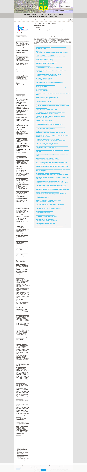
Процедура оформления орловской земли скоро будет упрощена (47, 139)
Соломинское (30, 10)
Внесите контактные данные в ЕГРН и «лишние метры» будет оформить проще (50, 204)
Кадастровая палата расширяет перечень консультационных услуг (48, 190)
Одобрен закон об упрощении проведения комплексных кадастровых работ (49, 181)
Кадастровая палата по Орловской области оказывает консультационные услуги (50, 127)
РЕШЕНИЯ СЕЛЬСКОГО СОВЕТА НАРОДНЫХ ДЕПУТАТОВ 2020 (21, 226)
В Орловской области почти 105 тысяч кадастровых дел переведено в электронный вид (51, 87)
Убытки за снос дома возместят (41, 86)
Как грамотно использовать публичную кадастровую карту (46, 109)
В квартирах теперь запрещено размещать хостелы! (45, 215)
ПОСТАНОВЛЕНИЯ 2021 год (22, 243)
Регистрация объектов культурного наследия (44, 120)
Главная (17, 19)
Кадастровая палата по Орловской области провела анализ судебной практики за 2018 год (52, 146)
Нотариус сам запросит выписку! (42, 209)
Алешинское (19, 3)
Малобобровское (64, 6)
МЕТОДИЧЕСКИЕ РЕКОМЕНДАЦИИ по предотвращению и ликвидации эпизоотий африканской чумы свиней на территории (22, 280)
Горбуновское (29, 6)
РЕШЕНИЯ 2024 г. (20, 339)
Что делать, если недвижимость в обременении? (44, 211)
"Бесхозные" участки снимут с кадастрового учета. (45, 201)
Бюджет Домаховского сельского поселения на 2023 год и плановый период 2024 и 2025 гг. (22, 293)
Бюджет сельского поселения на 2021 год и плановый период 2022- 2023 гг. (22, 247)
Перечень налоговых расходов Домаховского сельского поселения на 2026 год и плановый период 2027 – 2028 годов (22, 403)
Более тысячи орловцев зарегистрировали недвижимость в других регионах (49, 82)
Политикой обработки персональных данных (34, 466)
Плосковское (19, 10)
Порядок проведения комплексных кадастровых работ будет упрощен (48, 208)
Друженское (19, 6)
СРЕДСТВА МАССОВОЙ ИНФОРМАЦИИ (21, 219)
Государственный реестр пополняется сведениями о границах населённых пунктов (51, 193)
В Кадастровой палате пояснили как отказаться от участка (46, 216)
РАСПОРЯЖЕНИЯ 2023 (21, 307)
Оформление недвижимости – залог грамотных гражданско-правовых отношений (50, 112)
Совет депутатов (39, 19)
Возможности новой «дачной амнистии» (43, 197)
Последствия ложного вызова (22, 221)
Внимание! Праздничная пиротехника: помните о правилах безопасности (23, 285)
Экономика (18, 88)
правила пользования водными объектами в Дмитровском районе (22, 289)
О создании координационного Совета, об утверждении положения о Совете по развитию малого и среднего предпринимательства (23, 66)
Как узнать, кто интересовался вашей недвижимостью (45, 102)
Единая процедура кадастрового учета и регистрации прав (46, 75)
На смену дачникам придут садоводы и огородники (45, 121)
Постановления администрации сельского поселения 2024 (22, 350)
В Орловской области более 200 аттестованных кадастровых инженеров (49, 67)
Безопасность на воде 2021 (21, 198)
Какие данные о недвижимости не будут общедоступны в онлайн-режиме (49, 200)
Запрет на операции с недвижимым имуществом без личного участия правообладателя (51, 162)
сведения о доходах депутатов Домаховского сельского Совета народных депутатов (22, 146)
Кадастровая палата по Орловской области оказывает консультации (48, 163)
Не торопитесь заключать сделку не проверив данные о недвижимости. (48, 205)
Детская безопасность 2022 (21, 271)
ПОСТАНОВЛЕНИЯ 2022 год (22, 272)
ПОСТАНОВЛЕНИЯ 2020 (21, 223)
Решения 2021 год (20, 249)
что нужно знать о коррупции (21, 105)
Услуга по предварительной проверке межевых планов (45, 85)
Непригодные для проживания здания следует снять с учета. (47, 220)
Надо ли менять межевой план (41, 108)
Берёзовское (31, 3)
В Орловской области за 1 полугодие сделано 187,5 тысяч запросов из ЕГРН (49, 124)
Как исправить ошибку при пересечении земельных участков (47, 113)
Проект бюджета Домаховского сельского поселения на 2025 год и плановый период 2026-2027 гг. (22, 373)
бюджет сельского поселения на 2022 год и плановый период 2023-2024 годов (22, 253)
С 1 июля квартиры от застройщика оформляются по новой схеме (47, 192)
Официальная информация (21, 84)
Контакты (52, 19)
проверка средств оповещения (22, 216)
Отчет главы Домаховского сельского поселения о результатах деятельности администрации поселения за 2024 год (22, 384)
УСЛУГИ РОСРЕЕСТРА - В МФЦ (41, 48)
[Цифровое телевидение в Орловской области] (23, 24)
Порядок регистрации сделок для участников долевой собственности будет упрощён (51, 185)
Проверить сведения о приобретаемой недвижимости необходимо (47, 129)
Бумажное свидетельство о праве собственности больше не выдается (48, 74)
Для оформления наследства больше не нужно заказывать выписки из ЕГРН (49, 188)
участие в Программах (20, 127)
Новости (46, 19)
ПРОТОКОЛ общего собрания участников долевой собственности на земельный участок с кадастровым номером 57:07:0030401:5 (22, 397)
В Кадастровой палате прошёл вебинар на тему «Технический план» (48, 173)
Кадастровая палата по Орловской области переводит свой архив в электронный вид (51, 70)
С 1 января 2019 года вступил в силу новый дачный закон (46, 147)
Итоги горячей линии (39, 213)
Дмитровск (55, 3)
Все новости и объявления (23, 460)
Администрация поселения (21, 37)
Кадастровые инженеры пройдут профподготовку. (45, 219)
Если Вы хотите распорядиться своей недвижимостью (45, 223)
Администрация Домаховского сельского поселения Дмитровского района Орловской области (43, 5)
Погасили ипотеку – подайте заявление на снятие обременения (47, 143)
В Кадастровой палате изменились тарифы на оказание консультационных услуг (50, 152)
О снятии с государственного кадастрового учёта (44, 59)
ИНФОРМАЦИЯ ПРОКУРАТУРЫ (22, 143)
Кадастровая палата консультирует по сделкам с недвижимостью (47, 68)
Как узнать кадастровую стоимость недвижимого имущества (47, 158)
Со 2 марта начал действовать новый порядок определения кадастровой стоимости (51, 171)
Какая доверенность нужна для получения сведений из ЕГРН (47, 97)
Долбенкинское (65, 3)
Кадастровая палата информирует (42, 90)
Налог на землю (39, 71)
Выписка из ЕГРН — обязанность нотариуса (43, 79)
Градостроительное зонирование (22, 69)
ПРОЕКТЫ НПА (19, 129)
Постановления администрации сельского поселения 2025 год (22, 392)
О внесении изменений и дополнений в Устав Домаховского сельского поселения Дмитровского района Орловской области (22, 98)
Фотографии (18, 435)
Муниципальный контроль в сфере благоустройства (21, 256)
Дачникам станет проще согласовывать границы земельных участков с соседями (50, 186)
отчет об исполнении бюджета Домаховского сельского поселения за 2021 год (22, 260)
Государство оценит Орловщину (41, 89)
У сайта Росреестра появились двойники (43, 66)
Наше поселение (19, 90)
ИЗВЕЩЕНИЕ (19, 168)
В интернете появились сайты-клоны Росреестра (44, 98)
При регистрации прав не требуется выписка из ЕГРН (45, 128)
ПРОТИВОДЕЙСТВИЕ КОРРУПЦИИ (21, 166)
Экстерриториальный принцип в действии (43, 101)
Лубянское (53, 6)
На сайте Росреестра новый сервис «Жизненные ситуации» (46, 62)
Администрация (30, 19)
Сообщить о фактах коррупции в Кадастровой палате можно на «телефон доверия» (51, 64)
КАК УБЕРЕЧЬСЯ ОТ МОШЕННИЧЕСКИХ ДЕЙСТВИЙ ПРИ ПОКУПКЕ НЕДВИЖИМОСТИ (51, 47)
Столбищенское (59, 10)
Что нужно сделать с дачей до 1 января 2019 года (45, 144)
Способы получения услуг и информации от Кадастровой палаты (47, 148)
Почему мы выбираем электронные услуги (43, 131)
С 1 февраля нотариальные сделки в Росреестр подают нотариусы (48, 159)
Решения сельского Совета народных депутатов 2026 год (22, 411)
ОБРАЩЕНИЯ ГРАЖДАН (21, 117)
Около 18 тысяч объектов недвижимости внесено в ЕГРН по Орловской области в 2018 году (52, 165)
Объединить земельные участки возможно (43, 125)
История (23, 19)
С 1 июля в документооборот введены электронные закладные (47, 110)
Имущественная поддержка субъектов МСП (21, 238)
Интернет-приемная (20, 433)
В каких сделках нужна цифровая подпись (43, 212)
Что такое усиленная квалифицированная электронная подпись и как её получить (50, 56)
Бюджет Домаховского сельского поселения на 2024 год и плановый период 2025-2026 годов (22, 325)
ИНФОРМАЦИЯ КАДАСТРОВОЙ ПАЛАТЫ (44, 23)
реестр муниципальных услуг (22, 50)
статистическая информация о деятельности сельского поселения (22, 111)
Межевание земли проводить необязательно (44, 78)
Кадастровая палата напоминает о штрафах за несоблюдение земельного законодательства (52, 189)
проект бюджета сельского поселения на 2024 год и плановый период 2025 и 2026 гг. (22, 310)
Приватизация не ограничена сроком (42, 83)
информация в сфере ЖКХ (21, 205)
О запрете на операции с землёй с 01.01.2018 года (45, 55)
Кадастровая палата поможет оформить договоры (45, 63)
